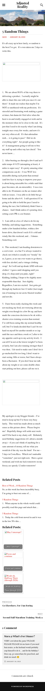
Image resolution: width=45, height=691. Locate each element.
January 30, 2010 (17, 37)
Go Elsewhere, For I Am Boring (17, 605)
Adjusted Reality (22, 5)
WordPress (28, 686)
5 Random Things (15, 31)
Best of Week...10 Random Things (17, 485)
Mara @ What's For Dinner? (19, 636)
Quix (4, 37)
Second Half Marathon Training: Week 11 (23, 617)
